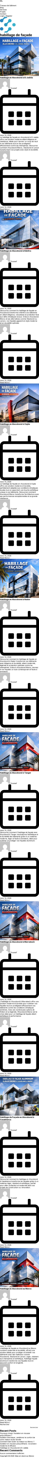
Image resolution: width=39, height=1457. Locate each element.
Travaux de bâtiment (8, 5)
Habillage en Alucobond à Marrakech (17, 942)
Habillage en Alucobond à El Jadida (16, 77)
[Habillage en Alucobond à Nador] (19, 597)
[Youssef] (5, 88)
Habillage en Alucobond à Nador (15, 599)
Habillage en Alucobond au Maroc (16, 1288)
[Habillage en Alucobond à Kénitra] (19, 249)
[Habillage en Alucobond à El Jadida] (19, 75)
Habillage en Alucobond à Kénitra (15, 251)
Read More (4, 209)
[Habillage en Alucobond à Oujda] (19, 422)
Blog (2, 8)
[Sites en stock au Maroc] (8, 32)
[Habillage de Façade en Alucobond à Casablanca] (19, 1115)
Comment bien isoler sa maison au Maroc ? (17, 1442)
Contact (3, 14)
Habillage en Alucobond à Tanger (15, 773)
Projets (3, 12)
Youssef (14, 88)
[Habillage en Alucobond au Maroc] (19, 1286)
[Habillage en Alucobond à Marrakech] (19, 940)
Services (3, 10)
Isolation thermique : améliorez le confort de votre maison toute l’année (17, 1438)
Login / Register (6, 16)
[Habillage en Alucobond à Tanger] (19, 771)
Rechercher (4, 1424)
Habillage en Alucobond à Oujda (15, 424)
